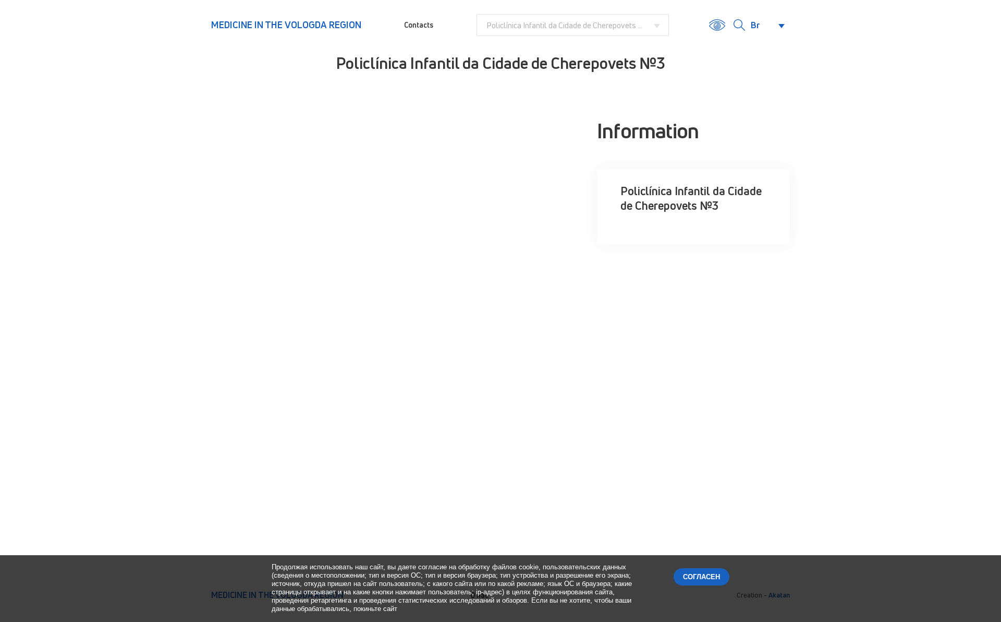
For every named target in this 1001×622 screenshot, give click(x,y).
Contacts (418, 25)
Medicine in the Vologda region (286, 24)
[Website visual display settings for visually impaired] (717, 25)
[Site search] (739, 25)
